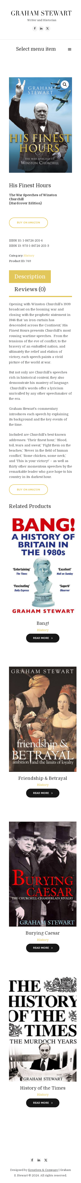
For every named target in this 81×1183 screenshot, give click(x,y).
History (29, 255)
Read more (41, 638)
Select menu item (36, 49)
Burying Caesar (43, 933)
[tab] (30, 276)
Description (29, 277)
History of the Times (42, 1088)
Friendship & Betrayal (42, 778)
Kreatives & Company (43, 1170)
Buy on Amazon (28, 222)
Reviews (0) (30, 289)
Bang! (43, 623)
